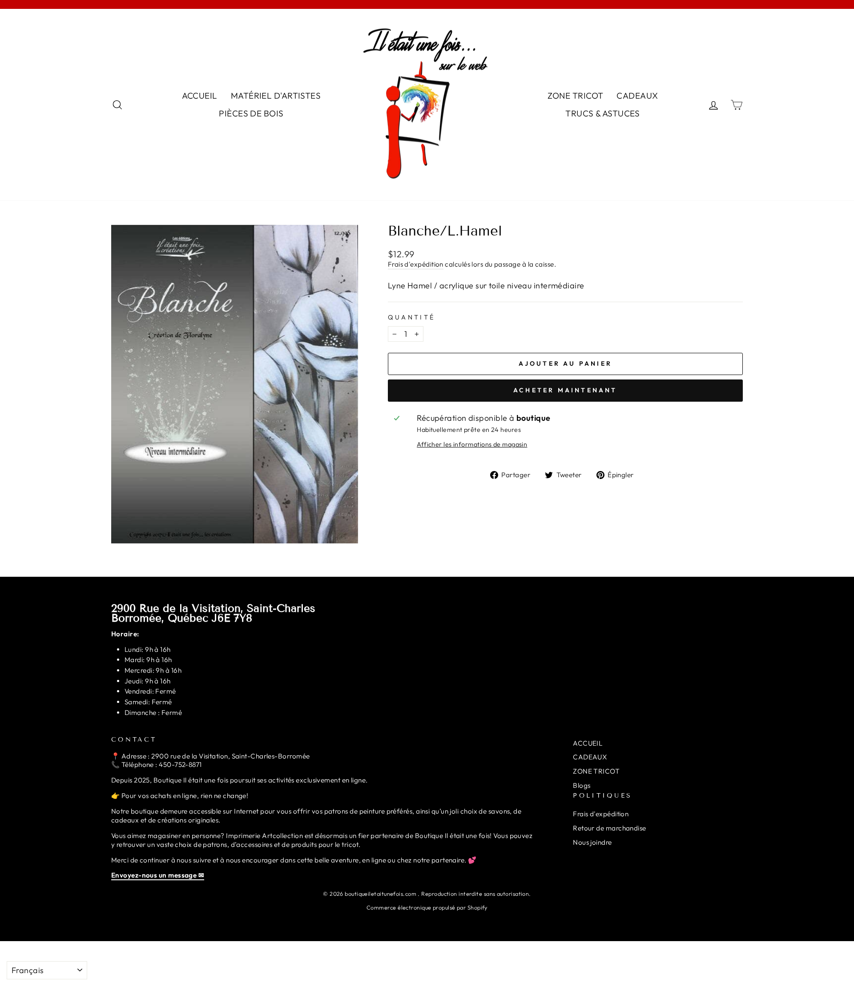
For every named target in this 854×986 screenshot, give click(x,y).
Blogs (581, 785)
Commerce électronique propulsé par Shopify (427, 907)
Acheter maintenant (565, 390)
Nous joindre (592, 842)
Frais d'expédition (415, 264)
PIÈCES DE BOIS (251, 113)
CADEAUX (637, 95)
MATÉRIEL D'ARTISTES (276, 95)
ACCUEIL (200, 95)
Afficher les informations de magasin (472, 444)
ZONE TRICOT (576, 95)
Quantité (411, 317)
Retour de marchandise (609, 828)
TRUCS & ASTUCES (602, 113)
